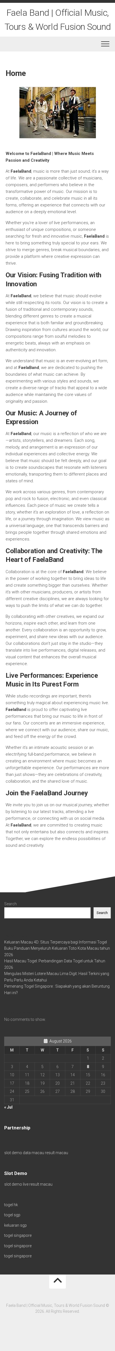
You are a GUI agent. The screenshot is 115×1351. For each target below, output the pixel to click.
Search (10, 904)
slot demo (13, 1152)
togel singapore (18, 1235)
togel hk (11, 1205)
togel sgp (12, 1215)
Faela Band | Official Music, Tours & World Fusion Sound (57, 19)
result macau (56, 1152)
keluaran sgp (15, 1225)
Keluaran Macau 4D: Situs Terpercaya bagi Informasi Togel (55, 942)
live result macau (37, 1184)
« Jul (8, 1107)
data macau (33, 1152)
